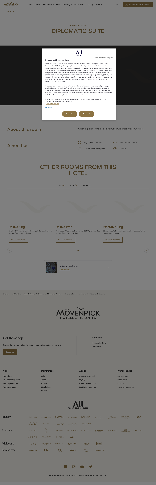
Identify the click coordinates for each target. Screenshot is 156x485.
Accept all (86, 114)
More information (52, 104)
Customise (70, 114)
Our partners (49, 107)
